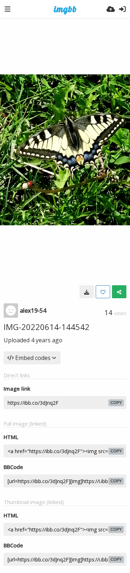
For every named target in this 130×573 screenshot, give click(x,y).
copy (116, 402)
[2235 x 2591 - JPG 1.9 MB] (86, 291)
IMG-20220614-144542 (47, 326)
